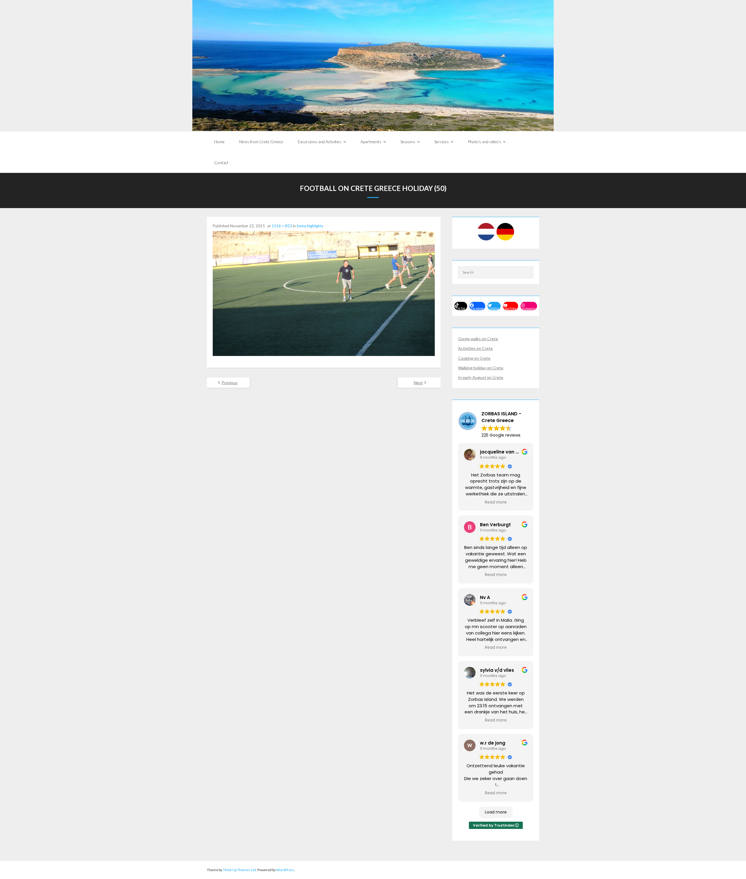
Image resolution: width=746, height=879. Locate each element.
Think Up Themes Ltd (239, 870)
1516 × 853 (282, 226)
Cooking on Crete (474, 358)
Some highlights (310, 226)
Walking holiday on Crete (480, 367)
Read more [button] (496, 502)
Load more (496, 812)
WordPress (285, 870)
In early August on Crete (480, 377)
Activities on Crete (475, 348)
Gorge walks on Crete (478, 338)
